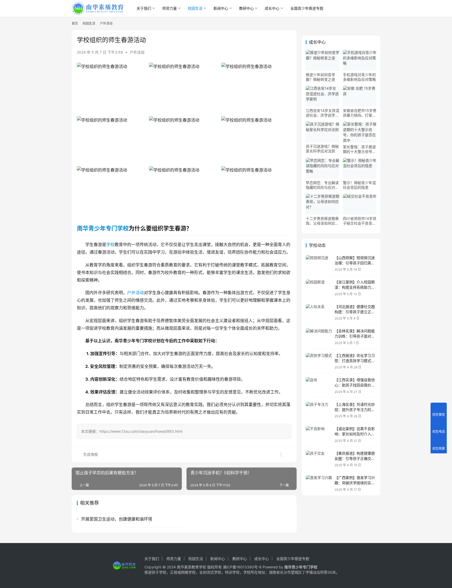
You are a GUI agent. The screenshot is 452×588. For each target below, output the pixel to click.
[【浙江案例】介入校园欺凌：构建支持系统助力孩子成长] (319, 287)
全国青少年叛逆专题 (306, 8)
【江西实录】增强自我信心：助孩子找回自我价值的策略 (355, 385)
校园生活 (195, 8)
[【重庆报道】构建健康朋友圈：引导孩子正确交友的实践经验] (319, 459)
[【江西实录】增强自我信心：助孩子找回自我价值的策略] (319, 385)
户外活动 (137, 52)
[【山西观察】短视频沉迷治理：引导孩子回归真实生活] (319, 263)
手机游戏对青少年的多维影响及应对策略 (359, 77)
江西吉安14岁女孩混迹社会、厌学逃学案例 (322, 113)
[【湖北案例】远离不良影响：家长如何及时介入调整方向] (319, 434)
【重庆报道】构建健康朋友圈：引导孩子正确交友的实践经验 (355, 458)
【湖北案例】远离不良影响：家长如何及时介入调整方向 (355, 433)
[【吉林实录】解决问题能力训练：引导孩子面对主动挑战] (319, 336)
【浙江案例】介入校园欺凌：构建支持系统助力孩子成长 (355, 287)
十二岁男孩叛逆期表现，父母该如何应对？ (322, 221)
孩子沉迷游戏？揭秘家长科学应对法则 (322, 148)
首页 (75, 23)
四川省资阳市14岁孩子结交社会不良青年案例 (359, 221)
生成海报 (90, 454)
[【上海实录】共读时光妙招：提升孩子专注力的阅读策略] (319, 410)
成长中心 (272, 8)
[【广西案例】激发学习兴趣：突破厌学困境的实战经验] (319, 483)
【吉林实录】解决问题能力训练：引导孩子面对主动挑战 (355, 336)
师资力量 (169, 8)
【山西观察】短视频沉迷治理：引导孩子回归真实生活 (355, 262)
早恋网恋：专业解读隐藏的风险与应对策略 (322, 185)
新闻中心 (220, 8)
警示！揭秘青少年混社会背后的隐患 (359, 185)
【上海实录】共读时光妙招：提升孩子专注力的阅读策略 (355, 409)
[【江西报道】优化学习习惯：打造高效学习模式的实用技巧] (319, 361)
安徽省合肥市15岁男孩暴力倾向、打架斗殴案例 (359, 113)
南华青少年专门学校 (103, 228)
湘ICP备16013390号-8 (242, 567)
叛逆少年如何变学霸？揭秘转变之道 (320, 77)
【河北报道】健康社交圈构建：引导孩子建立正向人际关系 (355, 311)
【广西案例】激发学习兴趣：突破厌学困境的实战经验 (355, 482)
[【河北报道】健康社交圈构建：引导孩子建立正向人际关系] (319, 312)
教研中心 (246, 8)
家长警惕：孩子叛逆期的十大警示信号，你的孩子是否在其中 (359, 149)
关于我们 (144, 8)
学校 (110, 244)
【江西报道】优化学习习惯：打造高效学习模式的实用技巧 (355, 360)
